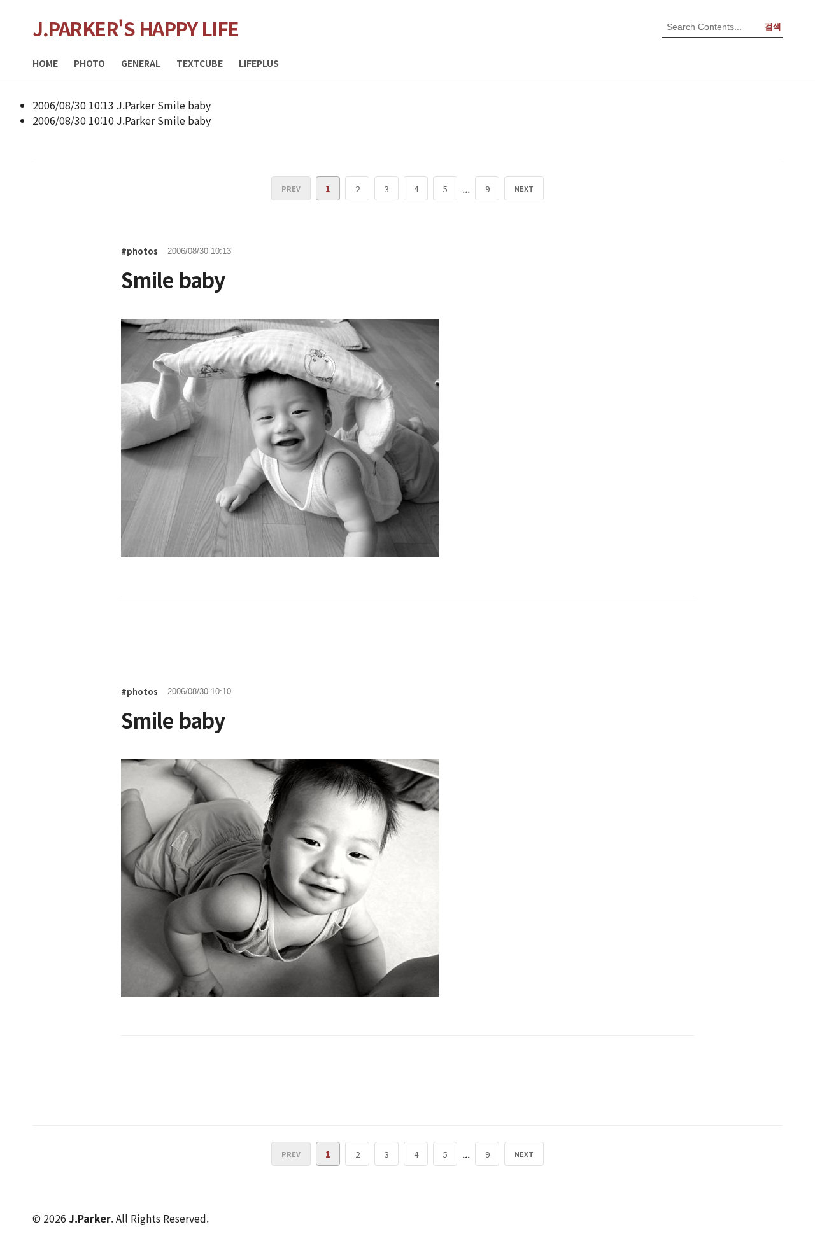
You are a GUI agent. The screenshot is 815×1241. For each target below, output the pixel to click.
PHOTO (89, 63)
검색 (773, 26)
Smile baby (184, 105)
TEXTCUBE (199, 63)
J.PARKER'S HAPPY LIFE (135, 28)
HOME (45, 63)
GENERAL (140, 63)
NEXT (524, 188)
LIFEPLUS (259, 63)
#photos (139, 251)
